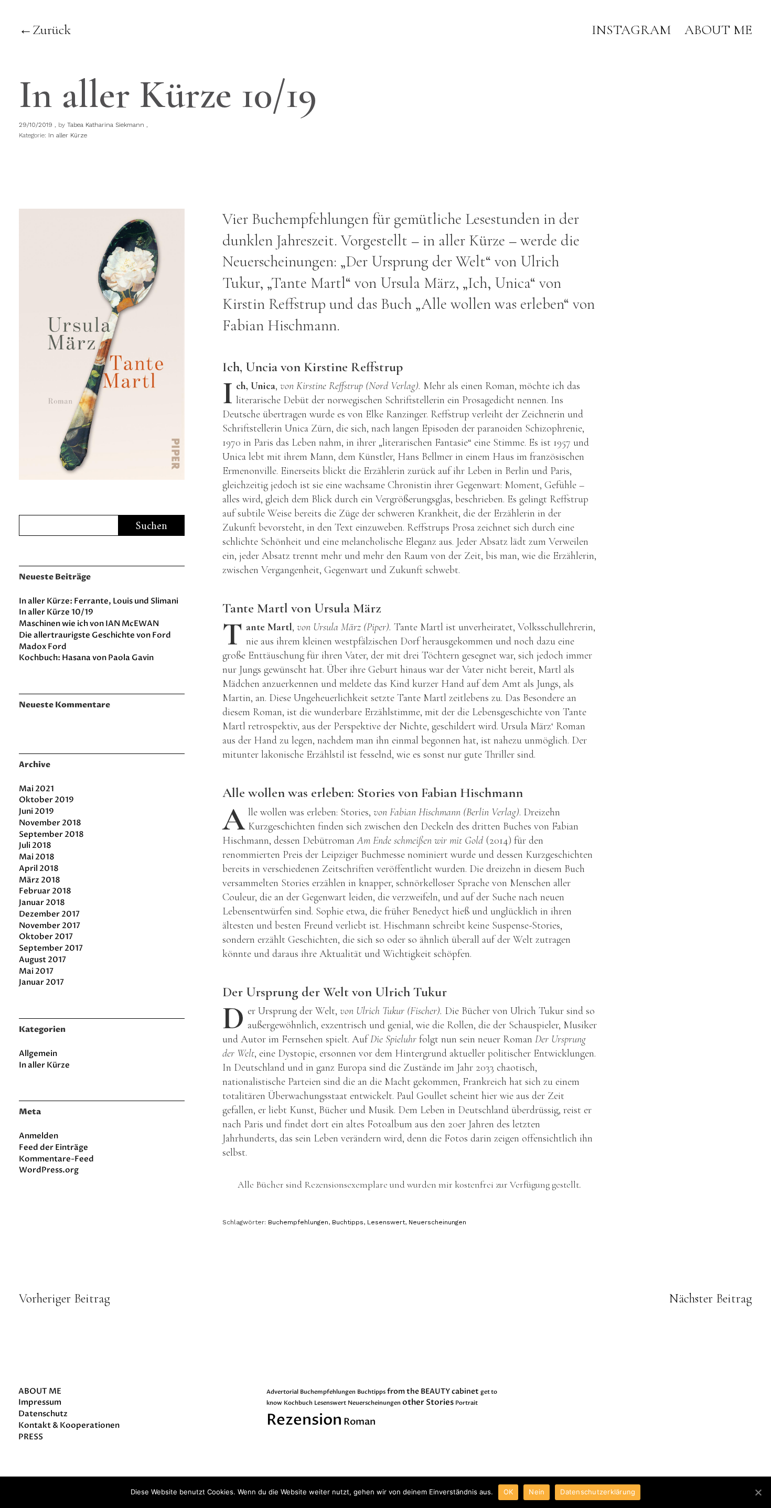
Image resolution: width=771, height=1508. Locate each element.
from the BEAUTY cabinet (433, 1391)
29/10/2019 (35, 124)
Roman (360, 1421)
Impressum (39, 1402)
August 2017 (42, 959)
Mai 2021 (36, 788)
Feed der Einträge (53, 1147)
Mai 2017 (36, 971)
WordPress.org (49, 1170)
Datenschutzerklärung (597, 1492)
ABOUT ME (718, 29)
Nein (536, 1492)
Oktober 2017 (46, 936)
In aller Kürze (67, 135)
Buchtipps (347, 1222)
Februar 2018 (45, 891)
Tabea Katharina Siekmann (105, 124)
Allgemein (38, 1053)
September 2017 (51, 948)
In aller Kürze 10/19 (56, 612)
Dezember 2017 (49, 914)
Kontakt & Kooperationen (69, 1425)
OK (508, 1492)
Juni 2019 (36, 811)
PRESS (30, 1436)
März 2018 (39, 880)
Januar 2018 (42, 902)
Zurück (52, 29)
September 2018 (51, 834)
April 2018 (39, 868)
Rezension (304, 1419)
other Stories (428, 1402)
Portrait (466, 1403)
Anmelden (38, 1135)
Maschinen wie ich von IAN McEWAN (89, 623)
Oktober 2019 (46, 799)
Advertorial (282, 1392)
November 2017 (49, 925)
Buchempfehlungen (298, 1222)
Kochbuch (298, 1403)
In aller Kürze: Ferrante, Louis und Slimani (98, 601)
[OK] (758, 1492)
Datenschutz (43, 1413)
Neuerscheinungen (437, 1222)
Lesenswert (386, 1222)
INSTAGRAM (631, 29)
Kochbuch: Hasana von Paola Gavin (86, 657)
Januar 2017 (41, 982)
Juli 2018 (35, 845)
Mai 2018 (37, 857)
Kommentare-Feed (56, 1159)
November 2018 (50, 822)
